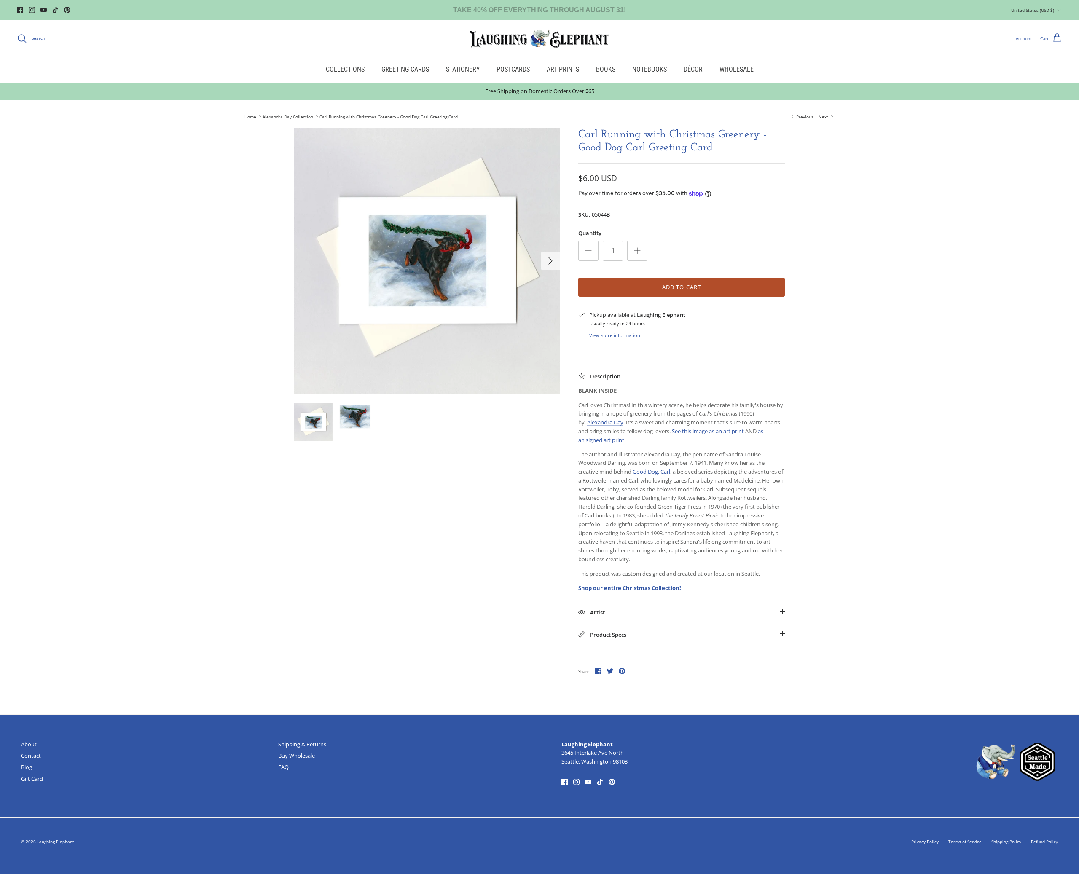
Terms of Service (965, 842)
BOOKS (605, 69)
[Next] (550, 261)
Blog (26, 767)
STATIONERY (463, 69)
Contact (31, 755)
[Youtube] (43, 10)
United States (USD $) (1032, 10)
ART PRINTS (563, 69)
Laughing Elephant (55, 842)
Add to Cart (681, 287)
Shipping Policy (1006, 842)
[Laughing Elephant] (539, 38)
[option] (427, 261)
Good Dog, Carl (651, 471)
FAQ (283, 767)
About (29, 744)
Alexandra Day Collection (288, 117)
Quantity (589, 233)
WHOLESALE (736, 69)
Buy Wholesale (296, 755)
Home (250, 117)
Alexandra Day (605, 422)
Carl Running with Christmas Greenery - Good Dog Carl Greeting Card (388, 117)
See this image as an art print (708, 431)
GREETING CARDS (405, 69)
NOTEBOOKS (649, 69)
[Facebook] (20, 10)
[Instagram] (32, 10)
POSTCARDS (513, 69)
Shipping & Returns (302, 744)
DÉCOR (693, 69)
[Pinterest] (67, 10)
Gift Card (32, 779)
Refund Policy (1044, 842)
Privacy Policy (925, 842)
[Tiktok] (55, 10)
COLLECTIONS (345, 69)
